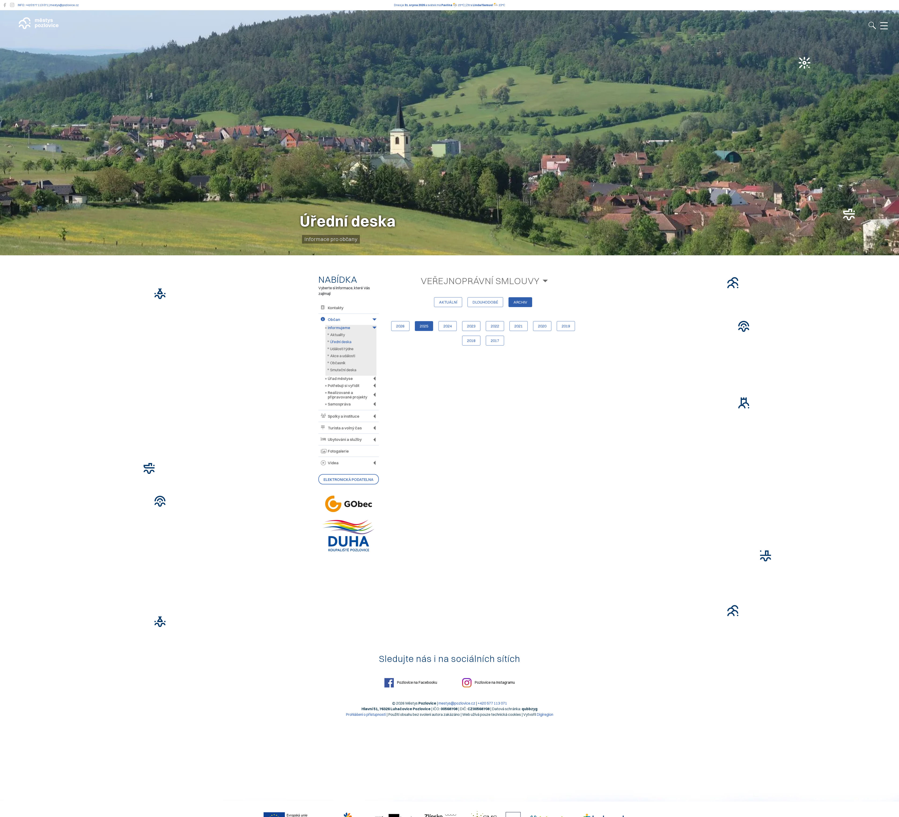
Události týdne (342, 348)
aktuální (448, 302)
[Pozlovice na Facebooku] (5, 5)
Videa (333, 462)
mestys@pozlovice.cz (456, 703)
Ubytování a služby (345, 439)
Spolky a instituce (343, 416)
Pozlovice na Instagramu (494, 682)
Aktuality (337, 334)
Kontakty (335, 307)
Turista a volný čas (345, 428)
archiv (520, 302)
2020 (542, 326)
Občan (334, 319)
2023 (471, 326)
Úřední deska (340, 341)
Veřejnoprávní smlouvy (480, 280)
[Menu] (884, 26)
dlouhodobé (485, 302)
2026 (400, 326)
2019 (566, 326)
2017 (495, 340)
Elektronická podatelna (348, 479)
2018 (471, 340)
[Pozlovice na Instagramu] (12, 5)
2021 (518, 326)
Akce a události (342, 355)
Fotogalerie (338, 451)
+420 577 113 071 (492, 703)
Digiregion (545, 714)
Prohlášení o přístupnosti (366, 714)
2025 (424, 326)
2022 (495, 326)
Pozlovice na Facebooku (416, 682)
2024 (447, 326)
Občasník (338, 362)
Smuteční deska (343, 370)
